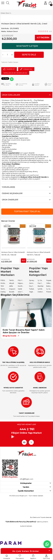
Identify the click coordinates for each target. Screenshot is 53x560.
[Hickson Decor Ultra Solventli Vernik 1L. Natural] (16, 236)
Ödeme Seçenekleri (12, 193)
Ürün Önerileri (10, 200)
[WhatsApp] (12, 79)
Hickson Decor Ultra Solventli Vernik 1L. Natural (15, 253)
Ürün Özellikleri (11, 95)
